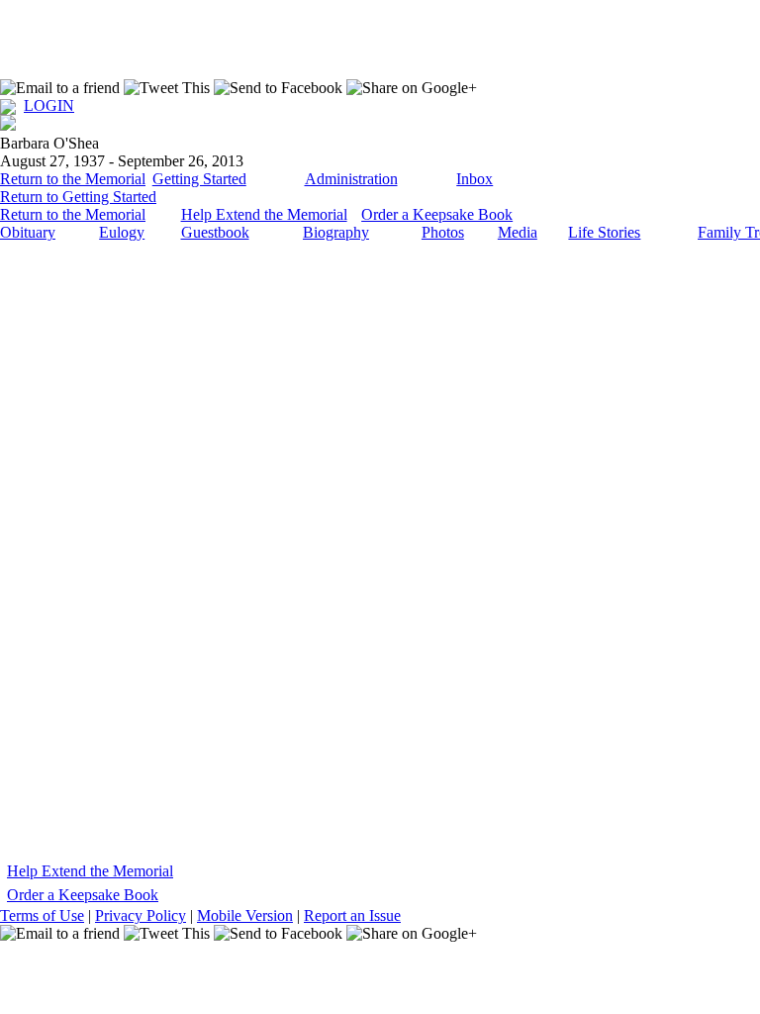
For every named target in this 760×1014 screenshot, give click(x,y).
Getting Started (199, 178)
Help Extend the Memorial (264, 214)
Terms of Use (42, 915)
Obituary (27, 232)
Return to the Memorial (72, 178)
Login (49, 105)
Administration (351, 178)
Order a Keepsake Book (437, 214)
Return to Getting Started (78, 196)
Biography (336, 232)
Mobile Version (245, 915)
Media (517, 232)
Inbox (474, 178)
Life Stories (604, 232)
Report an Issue (352, 915)
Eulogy (121, 232)
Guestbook (215, 232)
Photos (443, 232)
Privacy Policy (140, 915)
